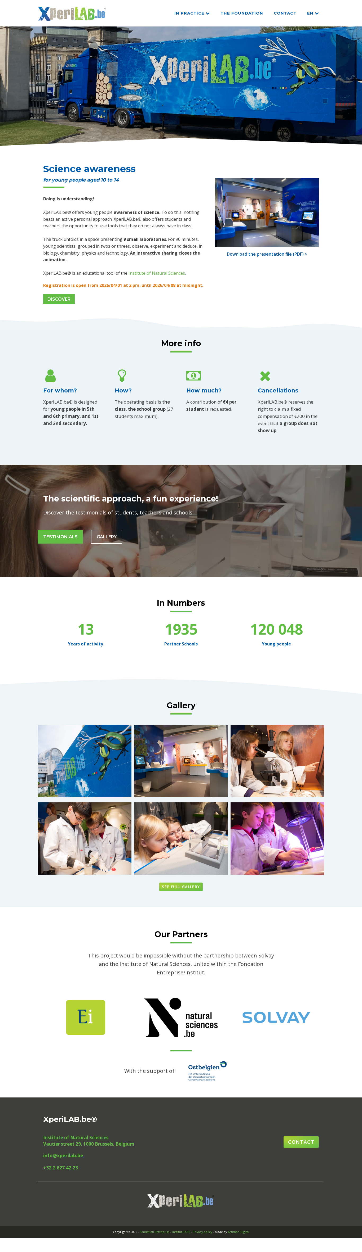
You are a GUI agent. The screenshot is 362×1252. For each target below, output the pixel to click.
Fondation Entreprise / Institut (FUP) (165, 1232)
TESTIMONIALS (60, 536)
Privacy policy (202, 1232)
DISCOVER (58, 299)
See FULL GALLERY (181, 886)
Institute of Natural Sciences (157, 273)
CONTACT (285, 13)
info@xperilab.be (63, 1155)
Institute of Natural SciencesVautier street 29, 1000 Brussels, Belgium (88, 1141)
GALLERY (107, 536)
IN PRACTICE (189, 13)
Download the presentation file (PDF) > (267, 254)
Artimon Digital (238, 1232)
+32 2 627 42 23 (60, 1167)
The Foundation (241, 13)
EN (310, 13)
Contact (301, 1142)
